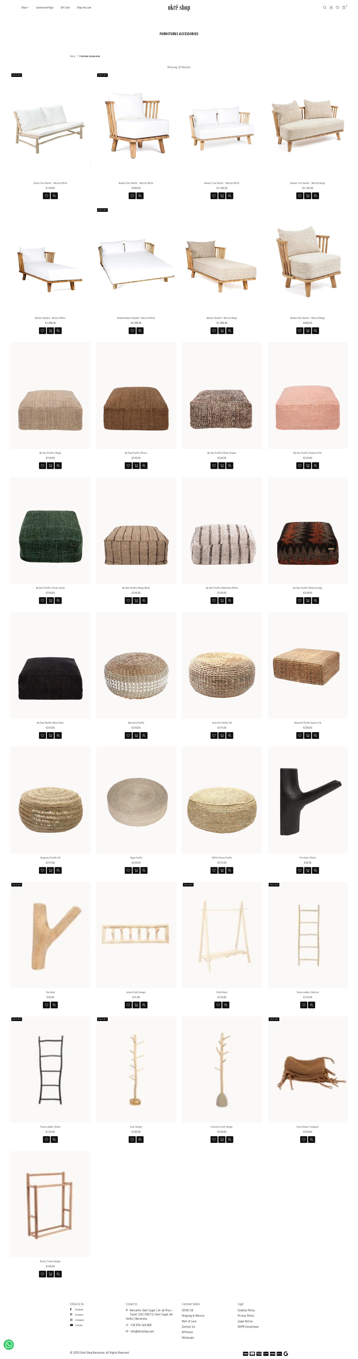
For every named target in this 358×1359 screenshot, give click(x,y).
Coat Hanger (136, 1126)
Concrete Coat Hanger (222, 1126)
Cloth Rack (221, 992)
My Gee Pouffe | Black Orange (307, 587)
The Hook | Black (307, 857)
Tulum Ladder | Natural (307, 992)
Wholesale (188, 1338)
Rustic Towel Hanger (50, 1261)
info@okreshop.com (142, 1331)
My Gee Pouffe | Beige (50, 452)
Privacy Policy (246, 1316)
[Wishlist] (337, 7)
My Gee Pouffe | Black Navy (50, 722)
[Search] (325, 7)
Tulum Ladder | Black (50, 1126)
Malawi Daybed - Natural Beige (222, 318)
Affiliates (187, 1332)
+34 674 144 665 (141, 1325)
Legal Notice (245, 1321)
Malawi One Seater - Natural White (136, 183)
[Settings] (331, 7)
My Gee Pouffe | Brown (136, 452)
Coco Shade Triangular (308, 1126)
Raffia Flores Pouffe (222, 857)
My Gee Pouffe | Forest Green (50, 587)
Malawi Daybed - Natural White (50, 318)
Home (72, 56)
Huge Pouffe (136, 857)
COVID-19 (187, 1310)
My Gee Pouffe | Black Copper (221, 452)
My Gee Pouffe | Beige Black (136, 587)
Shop (24, 7)
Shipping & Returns (193, 1316)
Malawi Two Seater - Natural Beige (307, 183)
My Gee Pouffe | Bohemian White (222, 587)
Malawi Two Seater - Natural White (221, 183)
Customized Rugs (44, 7)
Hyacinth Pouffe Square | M (307, 722)
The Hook (50, 992)
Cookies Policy (246, 1310)
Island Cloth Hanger (136, 992)
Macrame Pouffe (136, 722)
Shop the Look (84, 7)
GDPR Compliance (248, 1327)
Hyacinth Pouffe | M (222, 722)
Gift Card (65, 7)
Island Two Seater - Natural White (50, 183)
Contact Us (188, 1327)
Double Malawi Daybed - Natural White (136, 318)
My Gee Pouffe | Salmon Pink (307, 452)
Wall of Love (189, 1321)
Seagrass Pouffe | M (50, 857)
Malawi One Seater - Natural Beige (308, 318)
